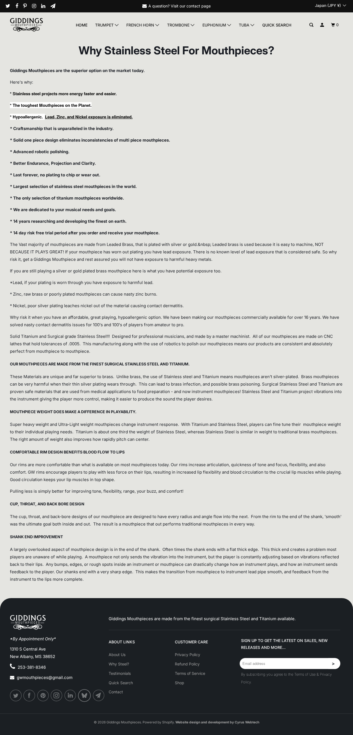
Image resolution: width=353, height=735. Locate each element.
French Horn (140, 25)
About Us (117, 654)
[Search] (311, 25)
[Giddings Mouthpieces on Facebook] (18, 6)
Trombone (179, 25)
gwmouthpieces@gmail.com (45, 677)
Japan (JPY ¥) (328, 5)
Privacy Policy (187, 654)
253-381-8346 (32, 667)
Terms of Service (190, 673)
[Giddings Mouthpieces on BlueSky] (85, 695)
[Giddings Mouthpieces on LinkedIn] (45, 6)
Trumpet (105, 25)
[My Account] (322, 25)
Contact (116, 691)
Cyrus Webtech (247, 722)
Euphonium (214, 25)
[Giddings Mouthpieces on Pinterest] (27, 6)
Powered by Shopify (158, 722)
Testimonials (120, 673)
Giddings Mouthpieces (123, 722)
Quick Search (276, 25)
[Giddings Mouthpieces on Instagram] (36, 6)
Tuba (244, 25)
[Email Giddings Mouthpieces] (55, 6)
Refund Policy (187, 664)
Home (81, 25)
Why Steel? (119, 664)
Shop (179, 682)
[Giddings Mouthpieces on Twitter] (10, 6)
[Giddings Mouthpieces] (35, 25)
